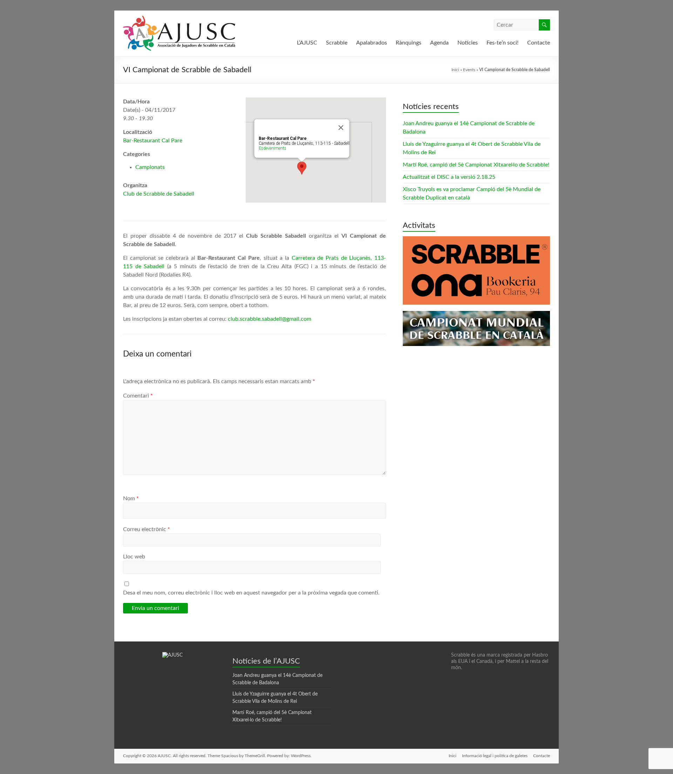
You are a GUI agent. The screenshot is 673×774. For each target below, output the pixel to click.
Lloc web (134, 556)
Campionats (150, 167)
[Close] (341, 127)
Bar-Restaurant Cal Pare (152, 140)
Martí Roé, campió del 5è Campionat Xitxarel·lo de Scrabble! (476, 165)
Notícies (467, 43)
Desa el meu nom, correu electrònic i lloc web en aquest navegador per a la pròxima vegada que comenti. (251, 593)
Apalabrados (371, 43)
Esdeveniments (272, 148)
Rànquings (408, 43)
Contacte (538, 43)
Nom (131, 498)
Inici (455, 70)
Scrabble (336, 43)
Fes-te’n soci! (502, 43)
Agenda (439, 43)
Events (469, 70)
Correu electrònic (146, 529)
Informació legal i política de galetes (495, 756)
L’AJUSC (307, 43)
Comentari (138, 396)
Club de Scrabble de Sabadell (158, 194)
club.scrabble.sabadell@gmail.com (269, 319)
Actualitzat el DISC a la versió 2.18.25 (449, 177)
